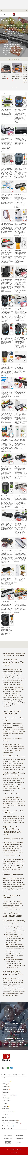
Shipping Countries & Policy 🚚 (11, 1123)
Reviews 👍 (6, 1106)
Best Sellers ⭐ (7, 1081)
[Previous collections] (12, 87)
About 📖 (5, 1114)
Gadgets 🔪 (6, 1092)
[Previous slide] (1, 10)
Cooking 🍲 (6, 1087)
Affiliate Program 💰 (8, 1112)
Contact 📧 (5, 1117)
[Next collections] (16, 87)
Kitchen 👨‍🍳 (6, 1098)
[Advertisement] (14, 4)
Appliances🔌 (7, 1101)
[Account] (23, 14)
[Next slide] (26, 10)
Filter (4, 94)
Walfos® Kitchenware (16, 1149)
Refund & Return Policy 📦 (10, 1120)
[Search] (5, 14)
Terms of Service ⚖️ (8, 1126)
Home (8, 59)
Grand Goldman (7, 1129)
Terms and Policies (14, 1153)
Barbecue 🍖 (6, 1089)
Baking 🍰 (6, 1084)
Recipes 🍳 (6, 1103)
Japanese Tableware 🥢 (10, 1095)
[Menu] (1, 14)
